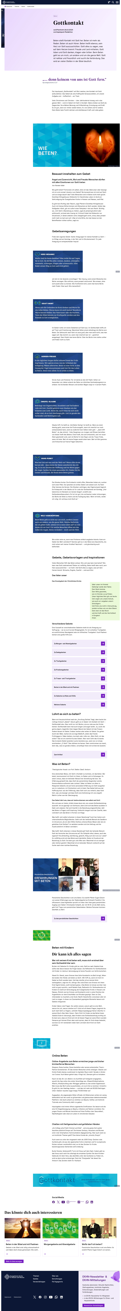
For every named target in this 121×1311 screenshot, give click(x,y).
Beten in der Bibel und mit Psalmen (66, 687)
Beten (23, 6)
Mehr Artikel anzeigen (14, 1261)
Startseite (9, 6)
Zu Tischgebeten (60, 661)
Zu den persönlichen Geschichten (66, 918)
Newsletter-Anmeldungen (93, 1305)
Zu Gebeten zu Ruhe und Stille (65, 696)
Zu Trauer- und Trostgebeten (64, 678)
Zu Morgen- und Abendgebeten (65, 643)
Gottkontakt (30, 6)
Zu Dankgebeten (60, 652)
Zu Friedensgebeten (61, 670)
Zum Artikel (58, 754)
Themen (16, 6)
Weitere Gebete (60, 704)
